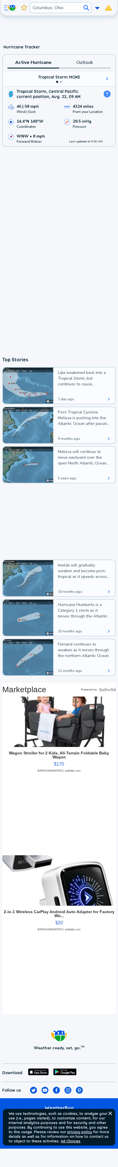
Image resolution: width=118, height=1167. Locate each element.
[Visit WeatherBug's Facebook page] (56, 1090)
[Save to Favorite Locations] (24, 7)
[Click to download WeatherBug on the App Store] (38, 1072)
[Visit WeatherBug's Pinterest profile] (79, 1090)
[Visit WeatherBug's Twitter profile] (33, 1090)
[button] (110, 1113)
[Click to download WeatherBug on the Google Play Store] (64, 1072)
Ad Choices (70, 1141)
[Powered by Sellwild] (107, 690)
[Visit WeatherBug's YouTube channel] (45, 1090)
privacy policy (79, 1131)
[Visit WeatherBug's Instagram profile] (67, 1090)
